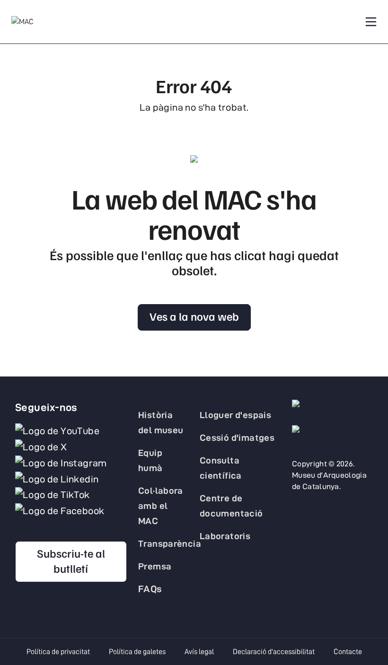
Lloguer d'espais (235, 415)
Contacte (348, 652)
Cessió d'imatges (237, 437)
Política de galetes (137, 652)
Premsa (154, 566)
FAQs (150, 589)
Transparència (169, 543)
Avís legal (199, 652)
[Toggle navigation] (371, 21)
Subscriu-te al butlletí (71, 560)
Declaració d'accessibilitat (274, 652)
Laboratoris (225, 536)
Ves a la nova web (194, 316)
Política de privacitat (58, 652)
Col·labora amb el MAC (160, 505)
